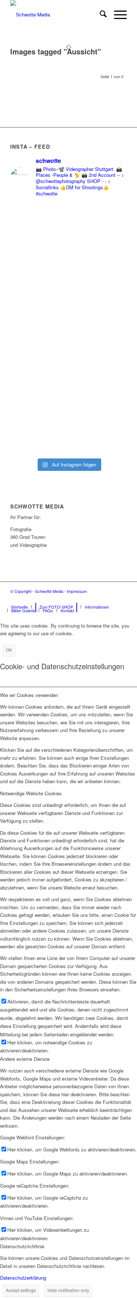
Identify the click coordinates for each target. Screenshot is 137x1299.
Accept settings (21, 1290)
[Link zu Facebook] (99, 599)
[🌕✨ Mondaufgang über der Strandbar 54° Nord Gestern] (68, 307)
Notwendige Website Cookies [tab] (31, 793)
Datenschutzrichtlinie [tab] (22, 1246)
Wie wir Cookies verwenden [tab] (29, 695)
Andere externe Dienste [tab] (25, 1058)
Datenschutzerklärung (23, 1277)
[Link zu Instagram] (110, 599)
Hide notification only (68, 1290)
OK (9, 650)
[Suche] (99, 14)
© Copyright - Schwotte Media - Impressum (48, 591)
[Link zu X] (121, 599)
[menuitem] (99, 14)
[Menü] (117, 14)
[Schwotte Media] (56, 14)
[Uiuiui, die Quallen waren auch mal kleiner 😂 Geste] (68, 432)
